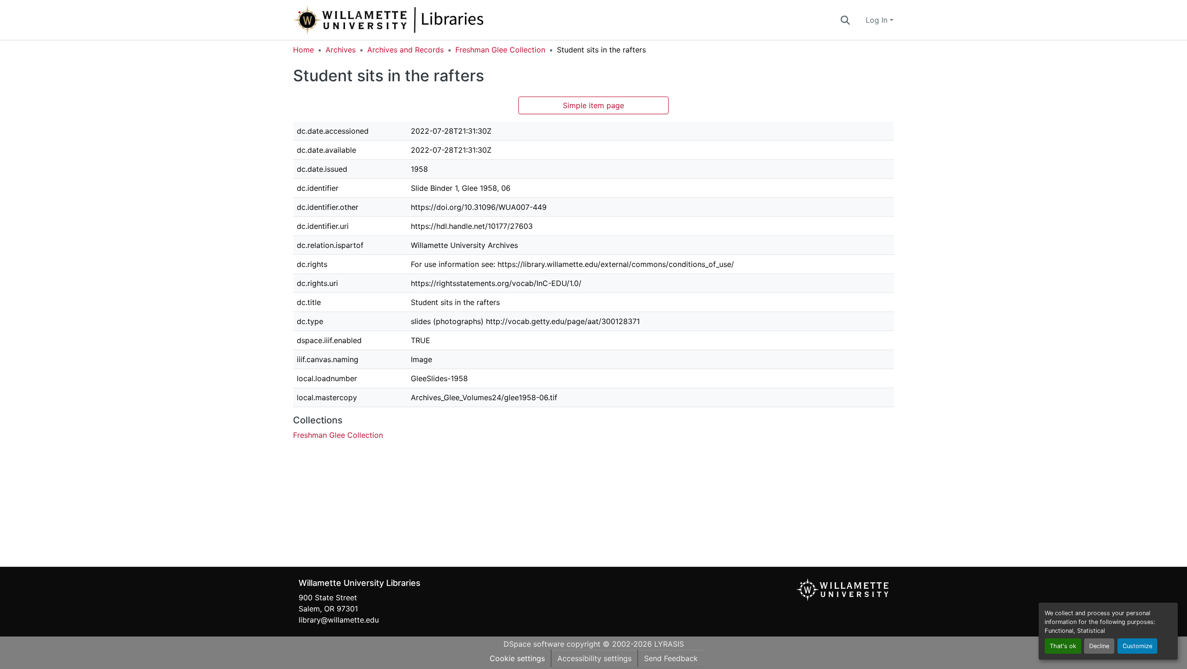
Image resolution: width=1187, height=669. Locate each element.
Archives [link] (340, 49)
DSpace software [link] (534, 644)
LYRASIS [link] (669, 644)
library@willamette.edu (339, 619)
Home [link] (303, 49)
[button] (419, 20)
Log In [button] (878, 20)
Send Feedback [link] (671, 658)
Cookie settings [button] (517, 658)
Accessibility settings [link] (594, 658)
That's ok (1063, 646)
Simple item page (593, 105)
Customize (1137, 646)
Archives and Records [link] (405, 49)
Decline (1099, 646)
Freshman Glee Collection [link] (500, 49)
